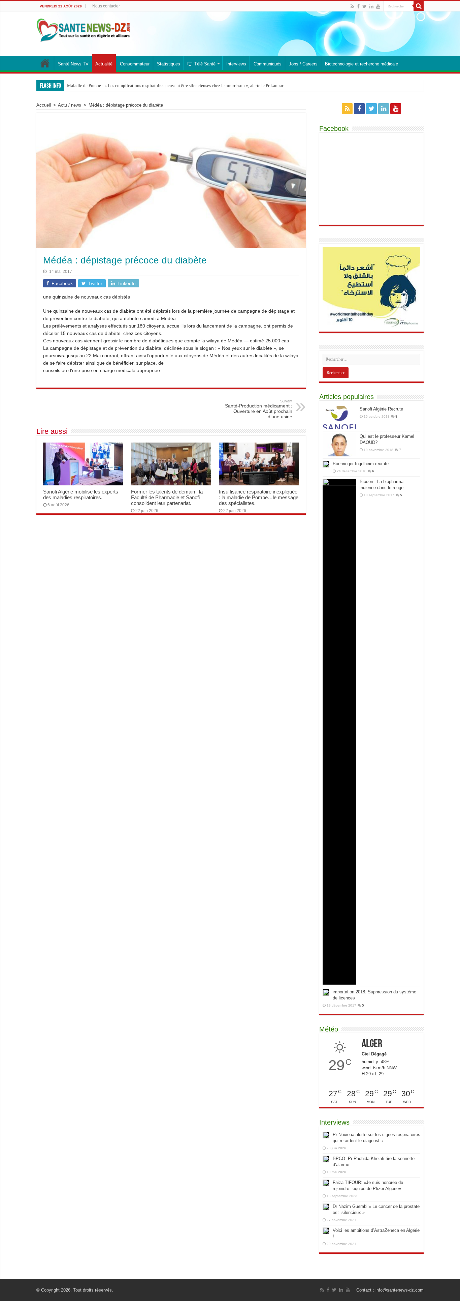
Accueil (43, 105)
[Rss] (352, 6)
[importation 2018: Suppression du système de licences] (326, 992)
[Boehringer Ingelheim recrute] (326, 464)
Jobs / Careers (303, 63)
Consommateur (135, 63)
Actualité (103, 63)
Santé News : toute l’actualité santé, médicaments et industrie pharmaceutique (45, 63)
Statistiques (168, 63)
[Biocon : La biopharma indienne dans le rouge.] (339, 732)
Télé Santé (205, 63)
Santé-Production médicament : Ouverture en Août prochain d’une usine (258, 409)
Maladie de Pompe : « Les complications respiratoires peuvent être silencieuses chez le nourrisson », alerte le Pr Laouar (175, 85)
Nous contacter (106, 6)
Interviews (236, 63)
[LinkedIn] (371, 6)
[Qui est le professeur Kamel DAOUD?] (339, 444)
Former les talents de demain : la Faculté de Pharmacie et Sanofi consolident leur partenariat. (167, 497)
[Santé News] (83, 29)
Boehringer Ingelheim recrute (361, 463)
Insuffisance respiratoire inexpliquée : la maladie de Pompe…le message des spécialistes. (258, 497)
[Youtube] (378, 6)
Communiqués (268, 63)
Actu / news (69, 105)
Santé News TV (73, 63)
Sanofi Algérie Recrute (381, 409)
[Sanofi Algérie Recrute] (339, 417)
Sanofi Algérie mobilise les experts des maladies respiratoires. (80, 494)
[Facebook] (358, 6)
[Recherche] (419, 6)
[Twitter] (364, 6)
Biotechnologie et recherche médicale (361, 63)
